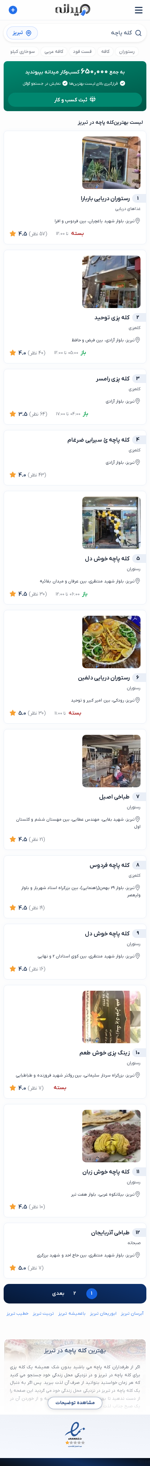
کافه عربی (53, 52)
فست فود (82, 52)
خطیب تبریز (17, 1314)
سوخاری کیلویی (19, 52)
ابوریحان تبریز (103, 1314)
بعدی (58, 1293)
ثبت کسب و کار (71, 100)
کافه (105, 52)
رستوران (127, 52)
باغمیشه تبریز (71, 1314)
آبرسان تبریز (132, 1314)
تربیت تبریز (43, 1314)
